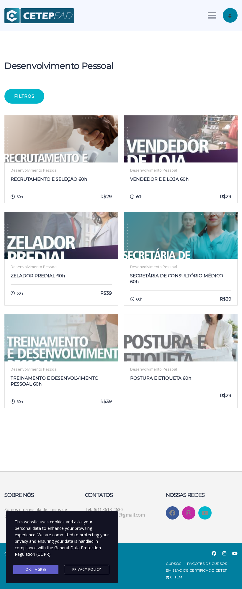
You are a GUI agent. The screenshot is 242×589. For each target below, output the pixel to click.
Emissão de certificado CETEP (197, 570)
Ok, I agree (35, 569)
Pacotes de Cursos (207, 563)
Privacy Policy (86, 569)
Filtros (24, 96)
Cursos (173, 563)
